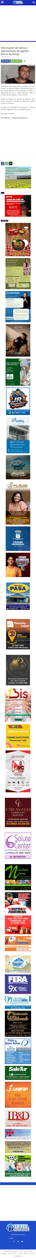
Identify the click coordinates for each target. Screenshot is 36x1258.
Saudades (7, 43)
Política (14, 1253)
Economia (32, 1253)
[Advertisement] (18, 23)
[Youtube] (22, 1241)
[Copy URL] (14, 163)
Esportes (26, 1253)
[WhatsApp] (6, 163)
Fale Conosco (15, 1251)
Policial (31, 1251)
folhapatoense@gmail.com (20, 1238)
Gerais (25, 1251)
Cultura (20, 1253)
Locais (21, 1251)
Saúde (9, 1253)
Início (2, 43)
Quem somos (7, 1251)
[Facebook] (2, 163)
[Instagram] (18, 1241)
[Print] (10, 163)
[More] (24, 61)
